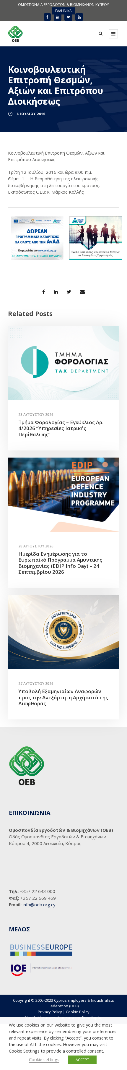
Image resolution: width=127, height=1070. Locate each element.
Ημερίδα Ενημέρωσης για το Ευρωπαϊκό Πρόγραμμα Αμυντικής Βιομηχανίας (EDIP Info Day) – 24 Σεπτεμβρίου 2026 (60, 562)
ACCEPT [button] (82, 1059)
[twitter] (68, 17)
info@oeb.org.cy (39, 904)
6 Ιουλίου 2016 (31, 113)
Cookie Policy (77, 1011)
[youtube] (79, 17)
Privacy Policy (50, 1011)
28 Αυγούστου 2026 (35, 414)
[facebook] (47, 17)
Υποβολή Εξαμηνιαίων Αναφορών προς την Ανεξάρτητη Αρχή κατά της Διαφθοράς (63, 697)
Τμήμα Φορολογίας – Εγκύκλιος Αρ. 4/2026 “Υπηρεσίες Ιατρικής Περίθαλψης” (60, 428)
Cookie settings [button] (44, 1059)
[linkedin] (57, 17)
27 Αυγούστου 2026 (35, 683)
